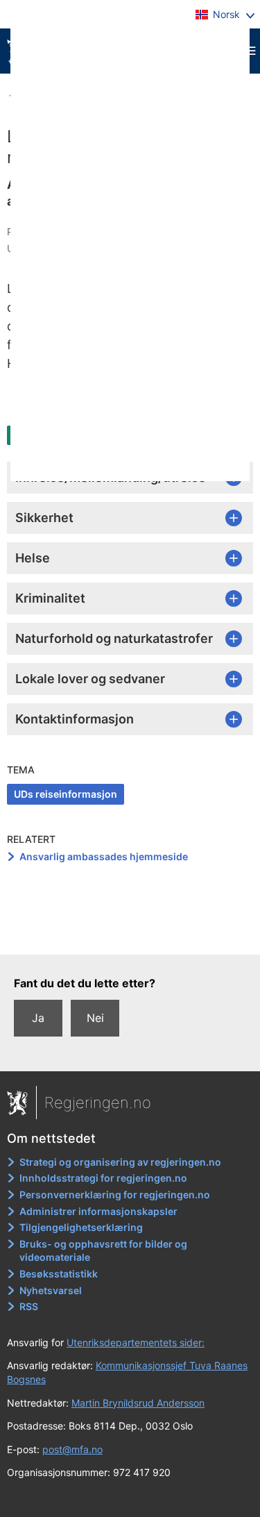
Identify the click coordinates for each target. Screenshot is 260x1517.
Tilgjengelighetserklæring (81, 1227)
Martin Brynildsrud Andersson (138, 1403)
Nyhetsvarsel (50, 1290)
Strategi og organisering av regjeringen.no (120, 1162)
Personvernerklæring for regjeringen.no (114, 1194)
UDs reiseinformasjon (65, 794)
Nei (95, 1018)
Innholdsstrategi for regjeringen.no (103, 1178)
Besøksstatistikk (58, 1274)
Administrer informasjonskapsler (98, 1211)
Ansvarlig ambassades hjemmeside (103, 856)
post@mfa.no (72, 1449)
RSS (28, 1306)
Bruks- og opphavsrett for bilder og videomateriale (103, 1251)
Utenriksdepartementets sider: (136, 1342)
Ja (38, 1018)
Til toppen (130, 934)
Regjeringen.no (97, 1102)
